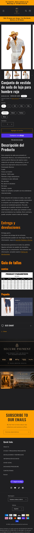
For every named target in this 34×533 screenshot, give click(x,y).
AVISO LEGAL (7, 462)
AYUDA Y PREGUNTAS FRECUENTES (14, 451)
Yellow (21, 113)
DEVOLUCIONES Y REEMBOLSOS (13, 455)
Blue (4, 117)
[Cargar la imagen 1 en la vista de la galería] (8, 75)
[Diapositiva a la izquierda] (2, 75)
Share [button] (5, 331)
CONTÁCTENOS (8, 470)
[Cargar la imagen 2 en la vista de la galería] (17, 75)
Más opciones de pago (17, 139)
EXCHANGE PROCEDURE (11, 466)
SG (15, 106)
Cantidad (3, 120)
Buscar (5, 474)
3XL (28, 106)
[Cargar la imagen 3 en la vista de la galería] (26, 75)
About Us (6, 447)
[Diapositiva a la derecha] (32, 75)
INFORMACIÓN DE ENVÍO (11, 458)
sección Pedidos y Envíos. (24, 240)
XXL (21, 106)
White (5, 113)
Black (13, 113)
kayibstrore (13, 524)
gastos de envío (15, 98)
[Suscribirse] (28, 432)
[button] (3, 11)
